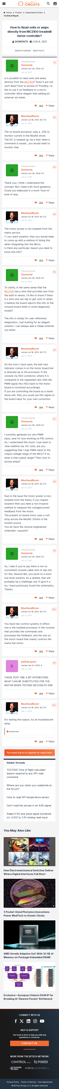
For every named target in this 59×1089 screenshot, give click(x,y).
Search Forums (23, 51)
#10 (54, 609)
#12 (54, 705)
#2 (54, 117)
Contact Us (29, 1043)
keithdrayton (28, 661)
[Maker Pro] (16, 1068)
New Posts (38, 51)
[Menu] (3, 3)
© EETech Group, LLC (21, 1085)
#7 (54, 419)
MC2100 (29, 81)
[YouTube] (42, 1021)
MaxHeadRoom (30, 116)
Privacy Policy (13, 1082)
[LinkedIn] (28, 1021)
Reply (51, 105)
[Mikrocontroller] (37, 1068)
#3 (54, 167)
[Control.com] (20, 1062)
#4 (54, 214)
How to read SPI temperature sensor (28, 797)
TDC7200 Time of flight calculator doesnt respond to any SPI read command (26, 773)
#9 (54, 550)
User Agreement (45, 1082)
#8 (54, 481)
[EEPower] (41, 1061)
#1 (55, 62)
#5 (54, 272)
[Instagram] (35, 1021)
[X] (22, 1021)
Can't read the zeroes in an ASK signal (29, 805)
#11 (54, 663)
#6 (54, 350)
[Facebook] (16, 1021)
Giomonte (21, 41)
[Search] (48, 3)
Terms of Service (28, 1082)
